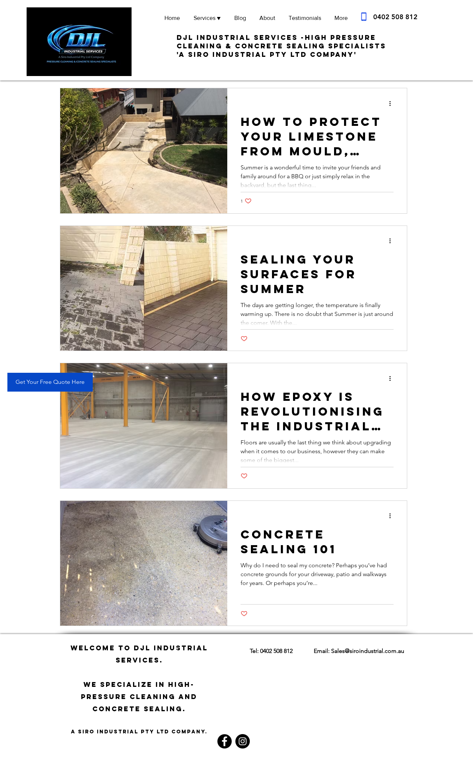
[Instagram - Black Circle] (242, 741)
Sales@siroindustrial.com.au (367, 650)
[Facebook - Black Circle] (224, 741)
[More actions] (392, 103)
